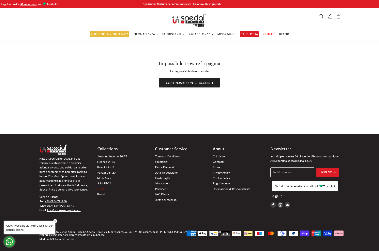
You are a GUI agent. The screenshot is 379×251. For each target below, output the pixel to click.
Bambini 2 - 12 (172, 34)
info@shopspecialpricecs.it (64, 210)
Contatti (218, 161)
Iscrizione (327, 172)
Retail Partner (66, 239)
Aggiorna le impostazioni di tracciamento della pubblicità (72, 234)
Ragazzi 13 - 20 (200, 34)
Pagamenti (161, 189)
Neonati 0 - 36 (145, 34)
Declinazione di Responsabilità (231, 189)
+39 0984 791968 (56, 201)
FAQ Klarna (162, 194)
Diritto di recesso (166, 199)
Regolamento (221, 183)
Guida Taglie (162, 178)
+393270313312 (64, 205)
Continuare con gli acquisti (189, 83)
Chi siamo (219, 156)
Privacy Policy (221, 172)
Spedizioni (161, 161)
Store (216, 167)
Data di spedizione (166, 172)
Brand (284, 34)
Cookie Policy (221, 178)
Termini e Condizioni (167, 156)
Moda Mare (226, 34)
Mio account (163, 183)
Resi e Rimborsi (164, 167)
